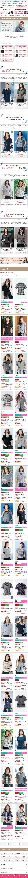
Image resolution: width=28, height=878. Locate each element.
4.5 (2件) (9, 425)
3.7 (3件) (9, 500)
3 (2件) (22, 575)
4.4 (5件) (9, 387)
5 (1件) (22, 537)
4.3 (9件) (23, 312)
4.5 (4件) (23, 350)
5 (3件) (8, 537)
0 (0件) (22, 688)
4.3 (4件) (9, 725)
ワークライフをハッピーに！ (8, 1)
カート (14, 876)
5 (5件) (8, 350)
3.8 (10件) (23, 387)
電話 (19, 876)
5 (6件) (8, 800)
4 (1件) (8, 462)
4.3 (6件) (9, 312)
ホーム (25, 876)
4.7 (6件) (23, 462)
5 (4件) (8, 688)
